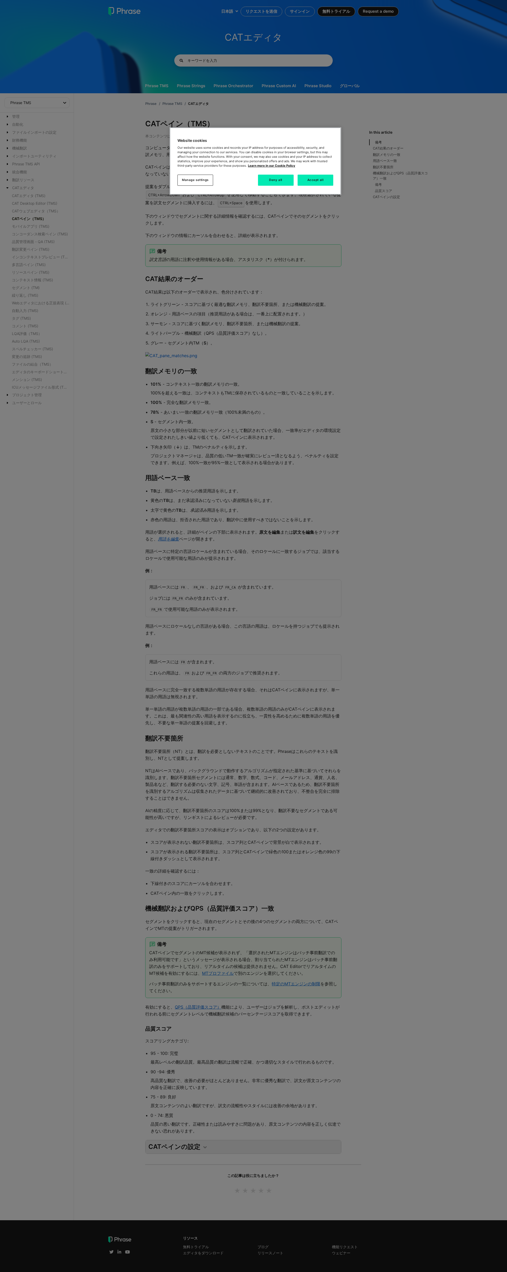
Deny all (275, 180)
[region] (255, 161)
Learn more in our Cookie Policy (271, 165)
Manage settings (195, 180)
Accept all (315, 180)
